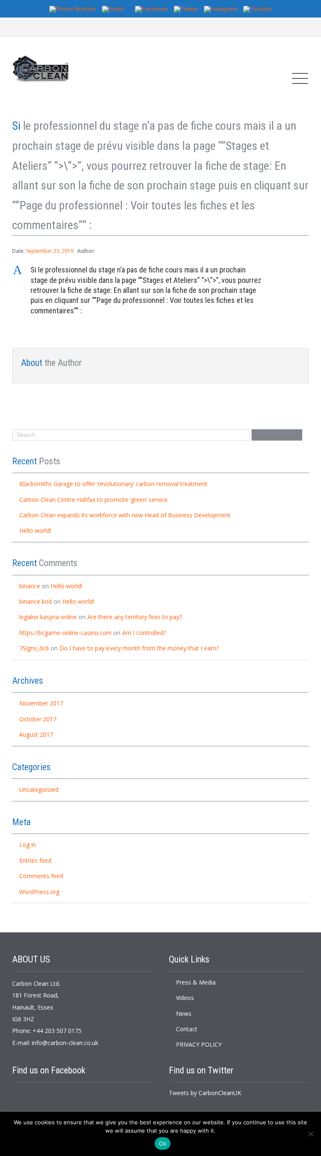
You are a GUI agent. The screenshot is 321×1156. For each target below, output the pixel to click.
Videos (185, 998)
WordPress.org (39, 892)
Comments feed (41, 876)
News (183, 1013)
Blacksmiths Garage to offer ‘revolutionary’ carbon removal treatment (113, 484)
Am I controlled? (144, 633)
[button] (160, 290)
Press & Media (196, 982)
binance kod (35, 601)
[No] (310, 1134)
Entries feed (35, 860)
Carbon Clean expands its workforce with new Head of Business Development (125, 515)
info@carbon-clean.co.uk (65, 1043)
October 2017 (37, 719)
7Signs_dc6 (34, 648)
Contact (186, 1029)
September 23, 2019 (50, 250)
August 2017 (36, 734)
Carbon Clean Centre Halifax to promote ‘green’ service (93, 500)
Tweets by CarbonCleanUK (205, 1093)
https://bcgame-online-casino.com (65, 633)
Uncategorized (39, 789)
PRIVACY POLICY (199, 1044)
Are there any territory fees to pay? (134, 617)
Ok (162, 1143)
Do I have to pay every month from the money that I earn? (139, 648)
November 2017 (41, 703)
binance (29, 586)
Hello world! (35, 530)
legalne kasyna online (48, 617)
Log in (27, 845)
